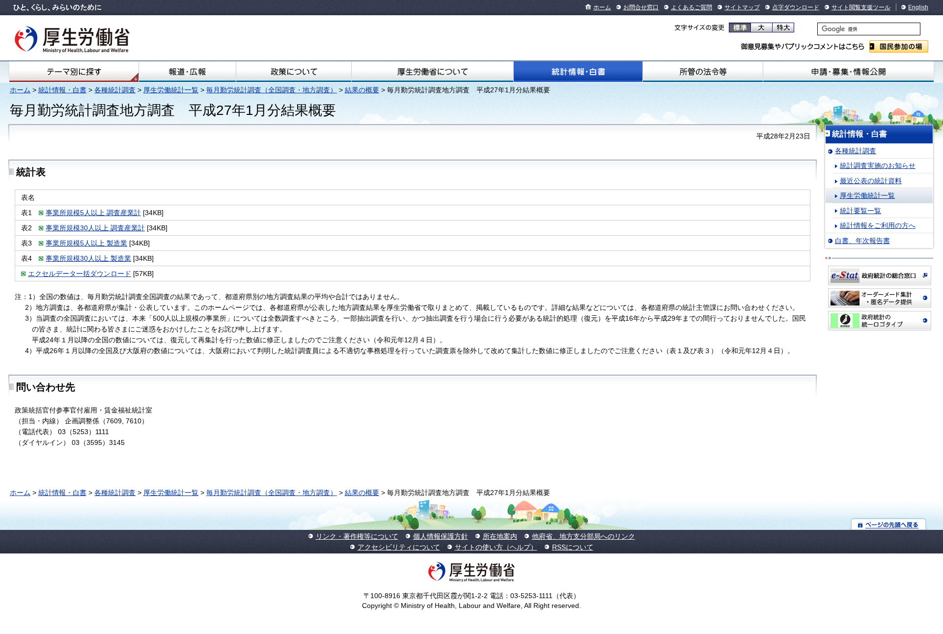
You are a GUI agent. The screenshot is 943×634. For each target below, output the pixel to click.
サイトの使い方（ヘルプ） (496, 547)
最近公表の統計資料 (871, 181)
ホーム (602, 7)
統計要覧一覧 (860, 211)
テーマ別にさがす (74, 71)
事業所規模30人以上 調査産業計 (95, 228)
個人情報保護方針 (440, 536)
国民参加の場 (898, 46)
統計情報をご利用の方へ (877, 225)
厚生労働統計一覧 (170, 90)
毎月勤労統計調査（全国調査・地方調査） (271, 90)
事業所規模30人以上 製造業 (88, 258)
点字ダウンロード (795, 7)
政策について (293, 71)
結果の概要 (362, 90)
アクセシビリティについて (399, 547)
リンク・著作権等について (357, 536)
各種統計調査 (115, 90)
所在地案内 (500, 536)
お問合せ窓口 (641, 7)
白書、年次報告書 (862, 241)
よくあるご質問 (691, 7)
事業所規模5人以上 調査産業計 (93, 213)
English (918, 7)
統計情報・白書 (578, 71)
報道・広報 (187, 71)
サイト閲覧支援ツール (861, 7)
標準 (739, 27)
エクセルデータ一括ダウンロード (79, 273)
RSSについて (572, 547)
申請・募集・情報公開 (848, 71)
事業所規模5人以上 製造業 (86, 243)
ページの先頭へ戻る (888, 524)
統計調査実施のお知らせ (877, 165)
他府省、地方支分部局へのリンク (583, 536)
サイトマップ (742, 7)
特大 (783, 27)
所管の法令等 (703, 71)
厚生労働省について (432, 71)
